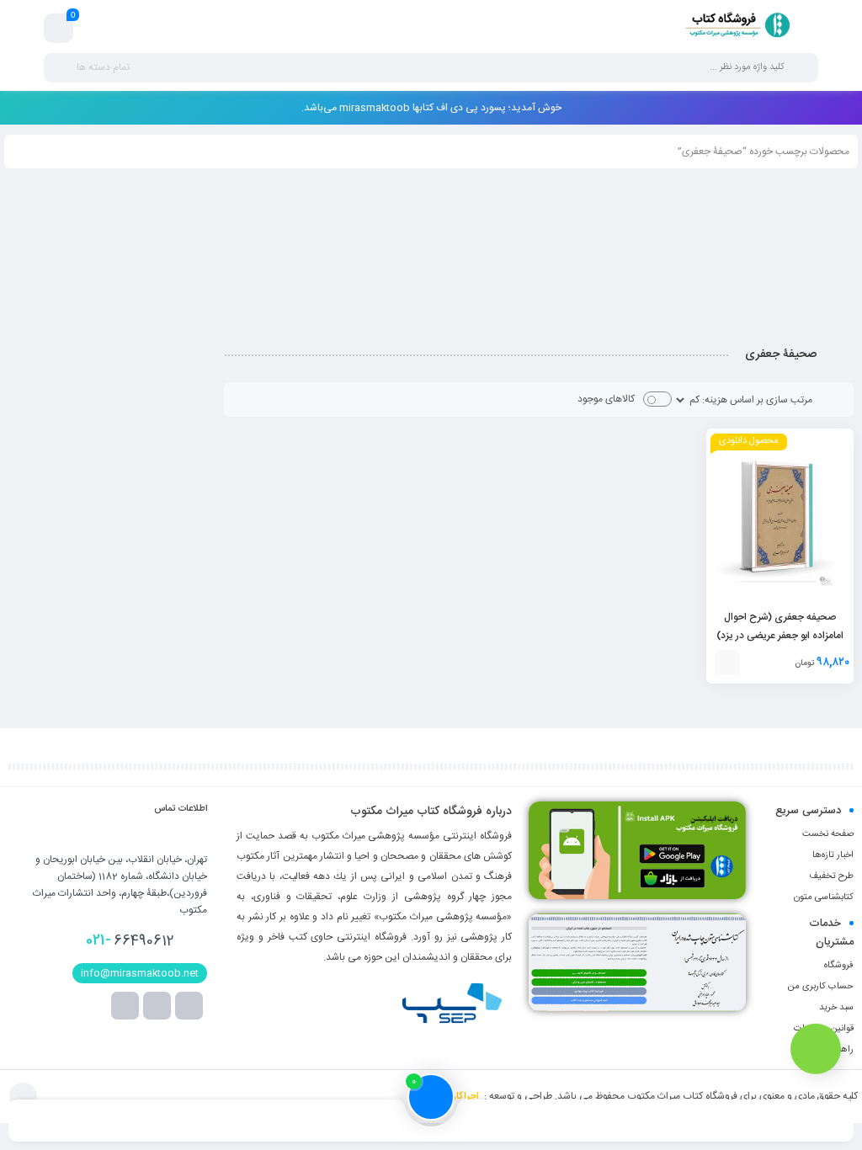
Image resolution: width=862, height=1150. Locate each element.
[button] (727, 662)
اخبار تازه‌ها (833, 855)
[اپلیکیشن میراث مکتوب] (637, 850)
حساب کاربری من (820, 986)
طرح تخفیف (831, 876)
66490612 (130, 940)
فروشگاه (839, 965)
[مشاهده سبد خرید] (59, 28)
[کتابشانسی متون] (637, 962)
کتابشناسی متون (824, 897)
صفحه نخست (828, 834)
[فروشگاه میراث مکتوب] (731, 28)
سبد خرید (836, 1007)
